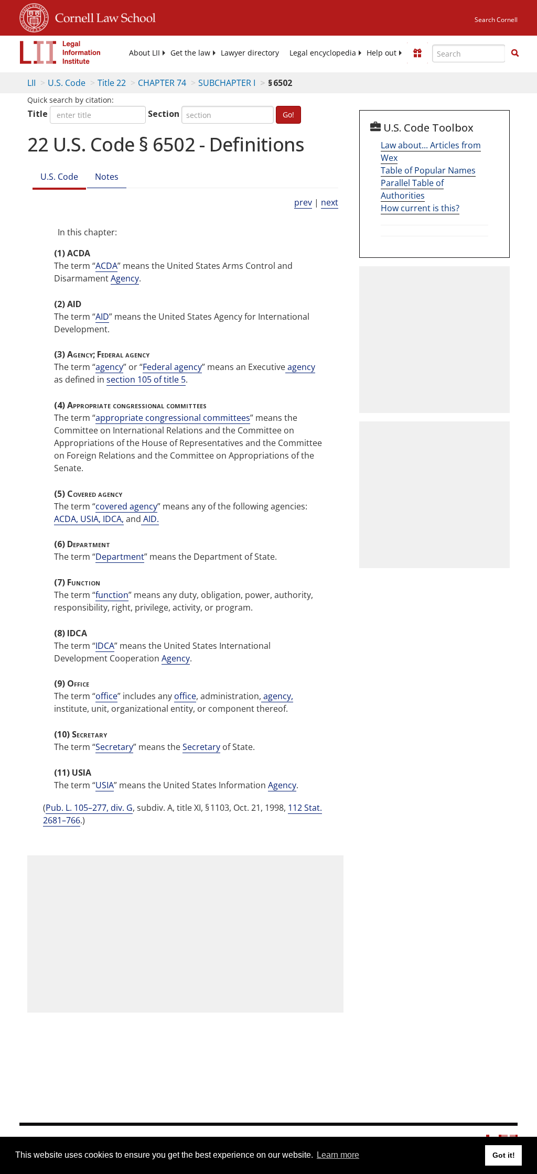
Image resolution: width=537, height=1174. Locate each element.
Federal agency (172, 367)
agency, (277, 696)
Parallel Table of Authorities (412, 189)
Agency (125, 278)
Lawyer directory (250, 53)
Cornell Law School (102, 16)
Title (37, 113)
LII (31, 83)
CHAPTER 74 (162, 83)
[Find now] (515, 53)
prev (303, 202)
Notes (107, 176)
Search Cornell (496, 19)
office (106, 696)
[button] (515, 53)
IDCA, (112, 519)
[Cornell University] (34, 16)
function (111, 595)
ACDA (106, 265)
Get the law (190, 53)
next (329, 202)
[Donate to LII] (417, 52)
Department (119, 556)
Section (163, 113)
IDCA (104, 645)
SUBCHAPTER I (226, 83)
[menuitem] (144, 53)
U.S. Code (66, 83)
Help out (381, 53)
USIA (104, 785)
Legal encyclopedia (322, 53)
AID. (150, 519)
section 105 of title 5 (146, 379)
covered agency (126, 506)
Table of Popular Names (428, 170)
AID (102, 316)
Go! (288, 114)
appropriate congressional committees (172, 417)
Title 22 (112, 83)
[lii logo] (60, 52)
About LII (144, 53)
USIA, (89, 519)
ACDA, (66, 519)
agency (109, 367)
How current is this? (420, 208)
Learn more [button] (338, 1154)
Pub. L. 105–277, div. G (89, 807)
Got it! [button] (503, 1155)
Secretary (114, 747)
